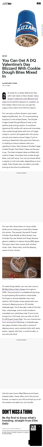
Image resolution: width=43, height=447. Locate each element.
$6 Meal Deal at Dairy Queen (14, 289)
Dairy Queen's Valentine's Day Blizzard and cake (20, 99)
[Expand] (32, 426)
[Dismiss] (39, 426)
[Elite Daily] (7, 3)
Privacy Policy (8, 433)
